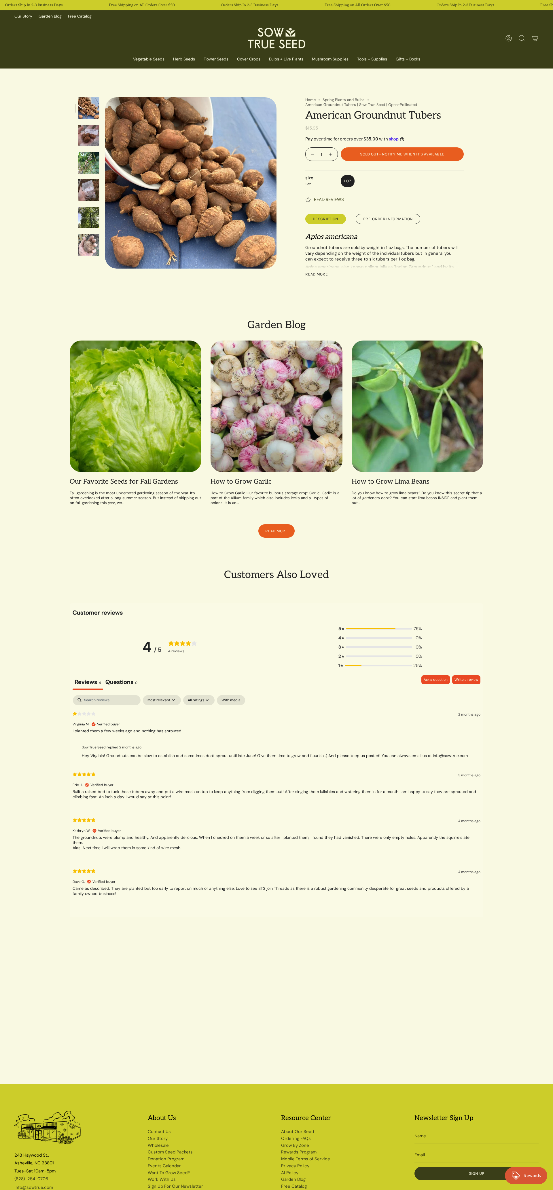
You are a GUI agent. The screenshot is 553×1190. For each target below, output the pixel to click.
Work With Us (162, 1179)
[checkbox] (231, 700)
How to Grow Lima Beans (390, 482)
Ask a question (436, 679)
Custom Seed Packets (170, 1152)
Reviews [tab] (88, 682)
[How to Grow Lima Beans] (417, 406)
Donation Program (166, 1159)
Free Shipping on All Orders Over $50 (142, 5)
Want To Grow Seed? (169, 1173)
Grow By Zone (295, 1145)
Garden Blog (50, 16)
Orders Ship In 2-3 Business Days (34, 5)
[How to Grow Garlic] (276, 406)
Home (310, 99)
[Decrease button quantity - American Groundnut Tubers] (311, 154)
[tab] (121, 682)
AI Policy (289, 1173)
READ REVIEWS (329, 199)
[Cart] (535, 38)
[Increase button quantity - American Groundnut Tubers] (331, 154)
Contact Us (159, 1131)
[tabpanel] (276, 800)
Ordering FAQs (296, 1138)
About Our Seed (297, 1131)
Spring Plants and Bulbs (344, 99)
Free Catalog (80, 16)
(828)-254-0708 (31, 1179)
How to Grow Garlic (241, 482)
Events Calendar (164, 1166)
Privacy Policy (295, 1166)
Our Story (23, 16)
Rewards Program (299, 1152)
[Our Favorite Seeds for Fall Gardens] (135, 406)
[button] (249, 59)
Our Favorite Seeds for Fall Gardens (124, 482)
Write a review (466, 679)
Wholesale (158, 1145)
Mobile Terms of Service (305, 1159)
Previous (105, 183)
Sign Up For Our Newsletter (175, 1186)
